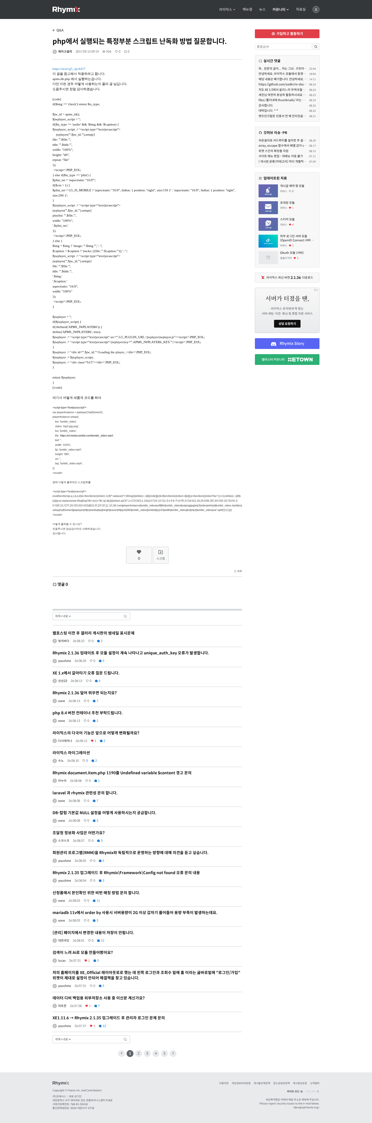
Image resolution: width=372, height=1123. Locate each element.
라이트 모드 (293, 1091)
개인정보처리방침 (241, 1083)
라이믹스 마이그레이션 (71, 753)
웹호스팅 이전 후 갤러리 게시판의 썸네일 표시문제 (94, 633)
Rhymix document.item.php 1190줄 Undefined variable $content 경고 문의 (122, 773)
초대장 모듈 (287, 203)
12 (104, 1026)
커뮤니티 (279, 9)
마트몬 (62, 1006)
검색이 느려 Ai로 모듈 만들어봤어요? (83, 952)
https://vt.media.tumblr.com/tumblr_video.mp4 (86, 435)
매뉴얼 (247, 9)
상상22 (62, 681)
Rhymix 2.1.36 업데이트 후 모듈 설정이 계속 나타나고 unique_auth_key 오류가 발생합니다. (131, 653)
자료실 (301, 9)
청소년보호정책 (281, 1083)
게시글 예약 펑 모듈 (292, 186)
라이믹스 (226, 9)
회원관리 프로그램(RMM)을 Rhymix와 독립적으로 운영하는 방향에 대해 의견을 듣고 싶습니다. (130, 852)
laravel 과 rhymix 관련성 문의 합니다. (85, 793)
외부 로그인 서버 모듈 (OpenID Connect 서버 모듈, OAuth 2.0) (297, 238)
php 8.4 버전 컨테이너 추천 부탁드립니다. (88, 713)
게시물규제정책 (262, 1083)
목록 (239, 571)
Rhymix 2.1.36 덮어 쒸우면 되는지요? (85, 693)
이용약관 (224, 1083)
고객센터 (314, 1083)
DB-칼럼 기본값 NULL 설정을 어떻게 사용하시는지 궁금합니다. (104, 812)
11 (98, 901)
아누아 (62, 781)
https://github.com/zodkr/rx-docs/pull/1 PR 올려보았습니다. (299, 84)
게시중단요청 (300, 1083)
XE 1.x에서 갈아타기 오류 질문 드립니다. (86, 673)
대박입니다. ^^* (268, 111)
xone (61, 701)
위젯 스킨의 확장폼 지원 (273, 151)
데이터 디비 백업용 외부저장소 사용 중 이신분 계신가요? (99, 998)
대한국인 (63, 940)
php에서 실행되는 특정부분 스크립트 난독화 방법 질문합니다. (140, 41)
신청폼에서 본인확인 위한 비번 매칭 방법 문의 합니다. (96, 893)
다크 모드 (311, 1091)
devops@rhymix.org (306, 1107)
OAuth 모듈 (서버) (292, 253)
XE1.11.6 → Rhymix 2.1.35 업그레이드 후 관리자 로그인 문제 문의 (109, 1018)
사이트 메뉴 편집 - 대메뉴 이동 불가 (281, 156)
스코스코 (63, 841)
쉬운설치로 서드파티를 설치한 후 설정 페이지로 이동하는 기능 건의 (300, 140)
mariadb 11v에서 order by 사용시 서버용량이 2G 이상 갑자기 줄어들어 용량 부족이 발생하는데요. (135, 912)
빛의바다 (63, 641)
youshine (64, 661)
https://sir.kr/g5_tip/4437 (69, 69)
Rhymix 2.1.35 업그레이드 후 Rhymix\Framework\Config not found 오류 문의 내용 (126, 872)
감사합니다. (266, 105)
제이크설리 (65, 51)
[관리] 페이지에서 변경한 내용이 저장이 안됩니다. (93, 932)
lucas (62, 961)
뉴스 (262, 9)
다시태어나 (65, 741)
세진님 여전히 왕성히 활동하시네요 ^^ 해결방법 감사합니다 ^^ (297, 95)
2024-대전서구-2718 (82, 1108)
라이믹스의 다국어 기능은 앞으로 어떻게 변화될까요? (96, 733)
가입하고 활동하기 (289, 33)
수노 (61, 761)
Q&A (60, 30)
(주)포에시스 (59, 1096)
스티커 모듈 (287, 219)
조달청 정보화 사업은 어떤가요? (79, 833)
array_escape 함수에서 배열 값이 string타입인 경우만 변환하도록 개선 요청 (307, 146)
